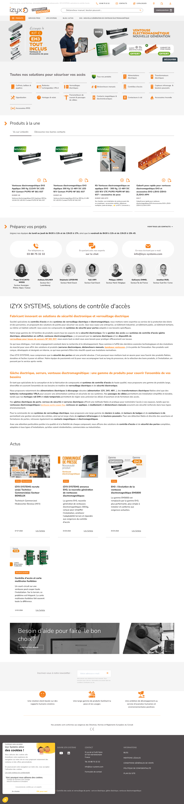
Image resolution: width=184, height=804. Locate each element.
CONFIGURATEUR (162, 10)
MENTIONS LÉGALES (132, 758)
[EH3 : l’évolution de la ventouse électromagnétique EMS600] (126, 466)
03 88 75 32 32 (103, 3)
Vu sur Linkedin (20, 131)
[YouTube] (61, 753)
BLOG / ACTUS (68, 18)
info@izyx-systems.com (94, 767)
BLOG (126, 752)
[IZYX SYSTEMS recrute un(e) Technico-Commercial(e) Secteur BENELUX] (30, 466)
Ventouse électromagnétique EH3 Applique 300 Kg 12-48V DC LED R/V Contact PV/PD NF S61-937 (69, 188)
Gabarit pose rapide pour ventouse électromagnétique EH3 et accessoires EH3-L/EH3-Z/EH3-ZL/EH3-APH (153, 190)
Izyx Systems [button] (51, 18)
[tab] (20, 131)
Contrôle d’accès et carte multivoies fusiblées (28, 580)
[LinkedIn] (68, 753)
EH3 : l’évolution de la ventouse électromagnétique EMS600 (126, 489)
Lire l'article (40, 531)
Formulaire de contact (93, 772)
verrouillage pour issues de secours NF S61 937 (33, 339)
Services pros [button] (34, 18)
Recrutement (26, 481)
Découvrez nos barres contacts (49, 131)
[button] (140, 3)
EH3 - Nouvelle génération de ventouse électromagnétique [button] (104, 18)
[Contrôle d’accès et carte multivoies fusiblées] (30, 557)
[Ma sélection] (162, 3)
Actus (18, 481)
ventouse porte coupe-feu (53, 405)
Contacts (123, 3)
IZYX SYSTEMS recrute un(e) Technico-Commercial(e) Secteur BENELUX (27, 491)
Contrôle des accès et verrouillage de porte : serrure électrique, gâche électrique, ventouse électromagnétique (99, 790)
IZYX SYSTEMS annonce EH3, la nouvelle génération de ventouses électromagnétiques (78, 491)
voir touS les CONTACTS (160, 227)
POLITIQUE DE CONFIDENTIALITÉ (137, 768)
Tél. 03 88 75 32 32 (92, 762)
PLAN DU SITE (129, 773)
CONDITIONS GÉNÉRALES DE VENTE (139, 763)
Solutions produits (22, 572)
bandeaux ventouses (115, 347)
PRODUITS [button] (19, 18)
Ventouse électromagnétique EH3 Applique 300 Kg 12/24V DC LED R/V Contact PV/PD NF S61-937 (28, 188)
